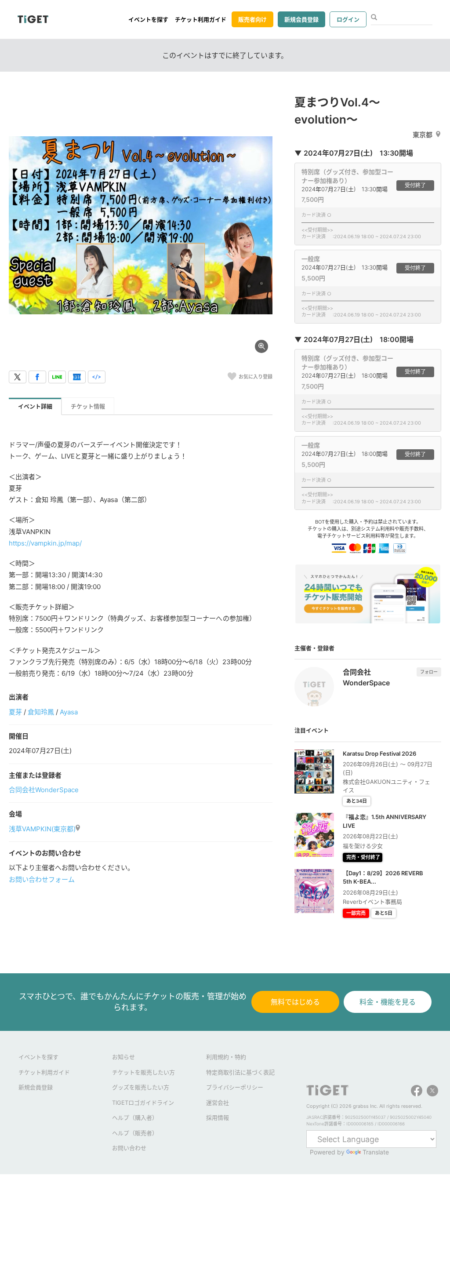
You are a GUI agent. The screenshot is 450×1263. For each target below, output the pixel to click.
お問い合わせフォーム (42, 879)
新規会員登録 (301, 19)
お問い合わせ (129, 1147)
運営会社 (217, 1102)
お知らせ (123, 1056)
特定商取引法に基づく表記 (240, 1072)
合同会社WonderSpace (44, 790)
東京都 (422, 135)
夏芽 (15, 712)
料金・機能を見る (387, 1001)
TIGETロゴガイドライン (143, 1102)
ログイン (348, 19)
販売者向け (252, 19)
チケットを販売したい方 (143, 1072)
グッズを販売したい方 (140, 1087)
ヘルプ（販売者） (135, 1132)
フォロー (429, 671)
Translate (376, 1152)
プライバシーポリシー (234, 1087)
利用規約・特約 (226, 1056)
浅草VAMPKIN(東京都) (42, 829)
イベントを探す (148, 19)
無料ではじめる (295, 1001)
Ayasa (69, 712)
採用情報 (217, 1117)
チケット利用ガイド (200, 19)
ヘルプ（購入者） (135, 1117)
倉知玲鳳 (41, 712)
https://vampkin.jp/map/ (45, 543)
